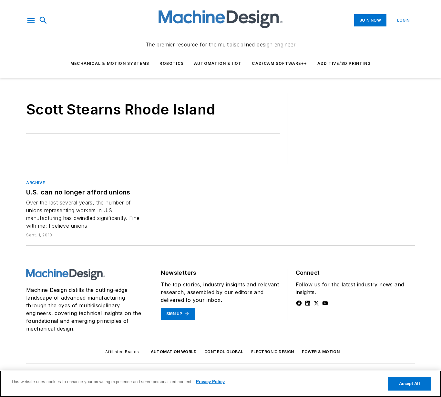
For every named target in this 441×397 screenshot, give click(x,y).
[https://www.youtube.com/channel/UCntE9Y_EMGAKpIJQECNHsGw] (325, 303)
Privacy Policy (210, 381)
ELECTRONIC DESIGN (272, 351)
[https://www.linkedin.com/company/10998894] (307, 303)
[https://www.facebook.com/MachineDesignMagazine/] (299, 303)
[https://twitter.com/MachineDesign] (316, 303)
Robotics (171, 63)
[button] (31, 20)
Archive (35, 182)
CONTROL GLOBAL (223, 351)
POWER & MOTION (321, 351)
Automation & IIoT (217, 63)
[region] (220, 384)
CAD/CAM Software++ (279, 63)
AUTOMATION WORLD (174, 351)
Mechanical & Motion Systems (109, 63)
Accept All (409, 383)
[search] (43, 20)
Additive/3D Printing (344, 63)
